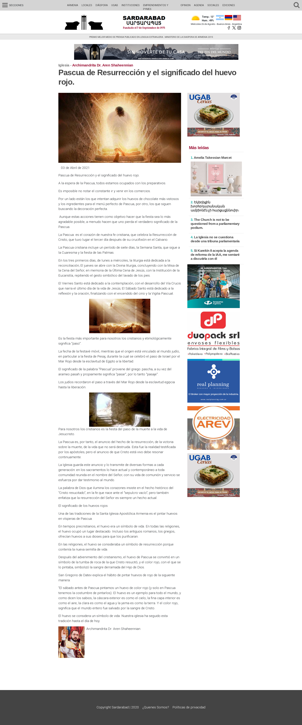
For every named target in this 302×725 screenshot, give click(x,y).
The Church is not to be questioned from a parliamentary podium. (215, 224)
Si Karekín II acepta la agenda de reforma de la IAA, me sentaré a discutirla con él (215, 254)
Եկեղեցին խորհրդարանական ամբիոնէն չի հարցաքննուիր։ (215, 206)
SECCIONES (16, 5)
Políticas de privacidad (188, 707)
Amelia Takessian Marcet (211, 157)
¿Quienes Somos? (155, 707)
